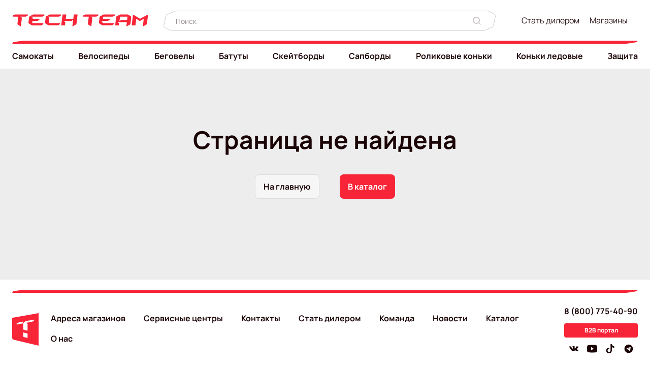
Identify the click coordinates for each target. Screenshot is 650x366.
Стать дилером (550, 20)
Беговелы (174, 56)
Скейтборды (298, 56)
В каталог (367, 186)
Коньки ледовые (549, 56)
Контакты (260, 318)
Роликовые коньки (454, 56)
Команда (396, 318)
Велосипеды (103, 56)
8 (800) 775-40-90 (601, 311)
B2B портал (601, 330)
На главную (287, 186)
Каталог (502, 318)
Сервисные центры (183, 318)
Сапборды (370, 56)
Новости (450, 318)
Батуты (233, 56)
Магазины (609, 20)
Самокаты (33, 56)
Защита (622, 56)
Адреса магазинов (88, 318)
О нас (62, 338)
